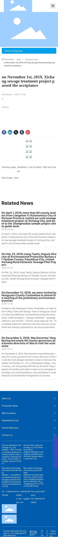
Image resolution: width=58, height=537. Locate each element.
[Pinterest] (28, 132)
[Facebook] (4, 132)
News (19, 59)
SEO (47, 533)
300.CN (42, 533)
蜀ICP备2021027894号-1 (33, 533)
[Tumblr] (22, 132)
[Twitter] (16, 132)
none (16, 177)
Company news (31, 59)
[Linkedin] (10, 132)
